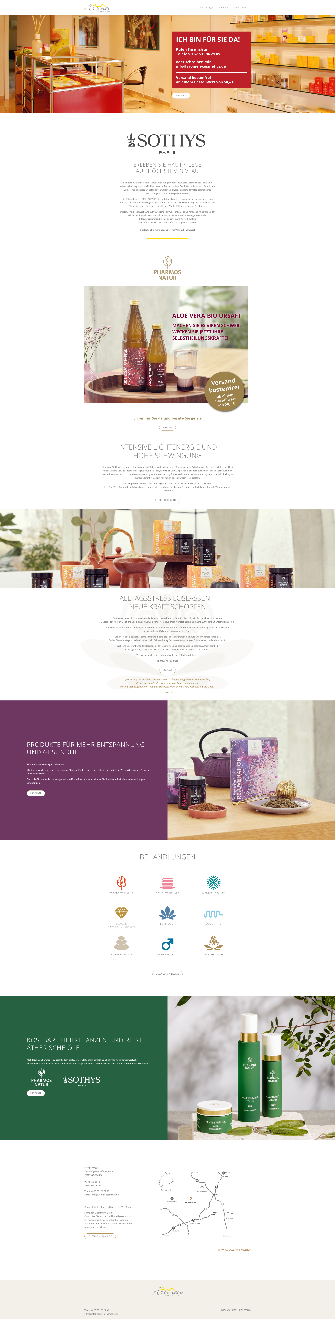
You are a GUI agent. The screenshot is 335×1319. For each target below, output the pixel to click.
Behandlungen (207, 7)
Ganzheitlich (213, 954)
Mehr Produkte (167, 500)
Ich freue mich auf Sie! (100, 1236)
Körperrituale (121, 954)
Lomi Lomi (167, 923)
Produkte (223, 7)
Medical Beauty (213, 893)
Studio (236, 7)
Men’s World (167, 954)
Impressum (245, 1310)
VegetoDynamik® (121, 893)
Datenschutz (228, 1310)
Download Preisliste (167, 973)
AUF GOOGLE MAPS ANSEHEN (235, 1249)
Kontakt (245, 7)
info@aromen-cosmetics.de (201, 66)
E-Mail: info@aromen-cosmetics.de (101, 1313)
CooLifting (214, 923)
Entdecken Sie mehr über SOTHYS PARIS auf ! (167, 229)
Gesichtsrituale (167, 893)
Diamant (121, 925)
